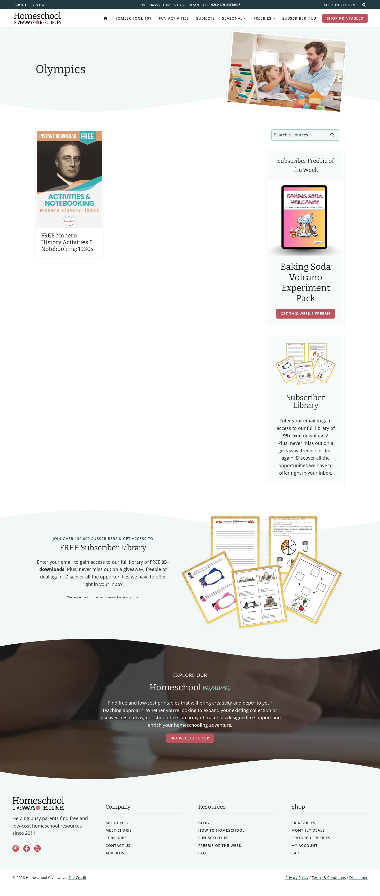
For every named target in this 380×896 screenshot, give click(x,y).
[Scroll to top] (363, 881)
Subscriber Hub (299, 18)
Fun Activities (174, 18)
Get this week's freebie (305, 313)
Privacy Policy (296, 877)
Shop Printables (345, 18)
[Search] (332, 135)
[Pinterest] (15, 848)
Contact (39, 4)
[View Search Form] (364, 4)
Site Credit (77, 877)
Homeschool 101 (133, 18)
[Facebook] (26, 848)
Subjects (205, 18)
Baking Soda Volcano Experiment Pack (305, 283)
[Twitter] (37, 848)
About (20, 4)
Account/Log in (339, 5)
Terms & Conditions (329, 877)
